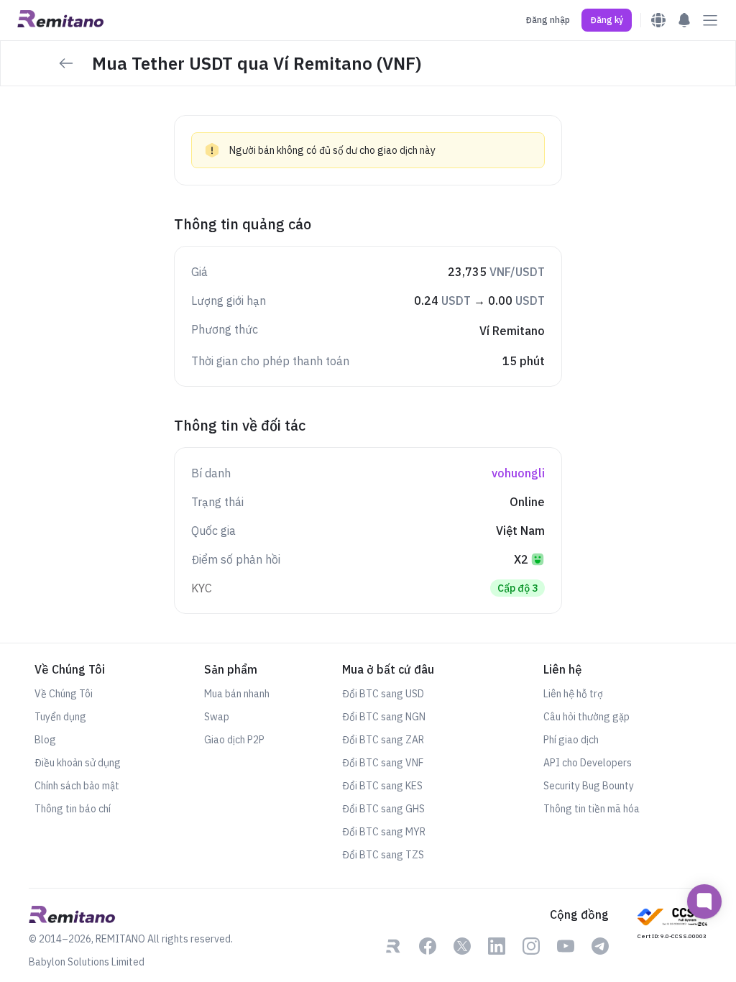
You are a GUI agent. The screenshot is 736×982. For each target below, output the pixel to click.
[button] (606, 20)
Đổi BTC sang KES (382, 785)
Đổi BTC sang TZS (383, 854)
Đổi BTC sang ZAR (383, 739)
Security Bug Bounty (588, 785)
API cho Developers (587, 762)
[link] (393, 947)
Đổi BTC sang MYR (384, 831)
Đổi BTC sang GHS (383, 808)
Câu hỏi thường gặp (586, 716)
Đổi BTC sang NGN (384, 716)
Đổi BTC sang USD (383, 693)
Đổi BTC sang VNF (382, 762)
